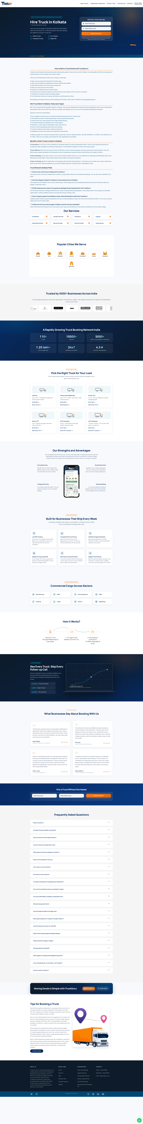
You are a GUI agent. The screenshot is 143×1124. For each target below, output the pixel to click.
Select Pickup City (90, 23)
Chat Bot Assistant (63, 1081)
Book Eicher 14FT (92, 405)
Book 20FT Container (65, 430)
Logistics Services (81, 1073)
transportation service (89, 99)
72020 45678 (138, 4)
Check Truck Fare (96, 33)
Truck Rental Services (82, 1081)
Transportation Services (83, 1075)
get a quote (89, 988)
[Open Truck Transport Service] (63, 308)
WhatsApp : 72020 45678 (102, 1073)
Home (33, 56)
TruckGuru (33, 198)
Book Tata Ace (36, 405)
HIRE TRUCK (84, 3)
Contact (130, 3)
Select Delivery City (90, 28)
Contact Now (36, 1051)
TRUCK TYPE (111, 3)
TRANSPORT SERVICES (98, 3)
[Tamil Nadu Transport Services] (50, 308)
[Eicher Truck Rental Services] (77, 308)
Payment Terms (62, 1078)
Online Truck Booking (82, 1070)
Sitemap (60, 1084)
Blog (59, 1075)
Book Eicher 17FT (36, 430)
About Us (60, 1073)
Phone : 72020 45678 (101, 1070)
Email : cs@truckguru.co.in (103, 1075)
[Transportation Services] (36, 308)
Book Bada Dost (64, 405)
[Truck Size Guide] (90, 308)
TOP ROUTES (121, 3)
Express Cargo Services (83, 1078)
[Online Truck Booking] (104, 308)
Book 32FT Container (94, 430)
